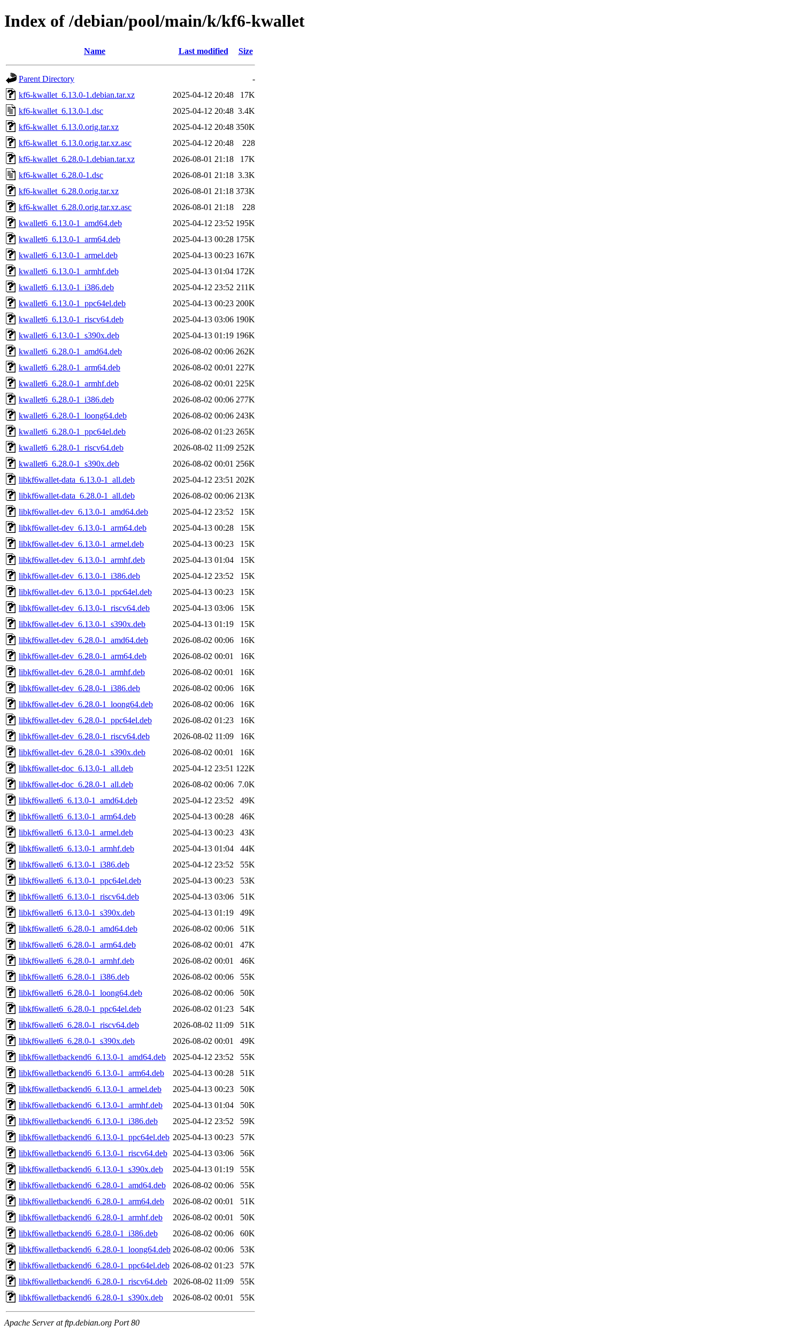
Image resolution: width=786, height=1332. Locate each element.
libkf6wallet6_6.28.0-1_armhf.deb (76, 960)
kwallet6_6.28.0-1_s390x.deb (69, 463)
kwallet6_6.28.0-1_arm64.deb (69, 367)
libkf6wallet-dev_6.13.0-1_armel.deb (81, 543)
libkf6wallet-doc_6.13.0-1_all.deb (76, 768)
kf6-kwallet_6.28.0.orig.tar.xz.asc (75, 207)
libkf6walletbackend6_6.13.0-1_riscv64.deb (93, 1153)
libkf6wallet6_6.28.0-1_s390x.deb (77, 1041)
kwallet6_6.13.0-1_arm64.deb (69, 239)
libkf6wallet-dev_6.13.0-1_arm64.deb (83, 527)
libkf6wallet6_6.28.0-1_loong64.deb (80, 992)
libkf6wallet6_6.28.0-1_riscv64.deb (79, 1024)
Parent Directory (46, 78)
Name (94, 51)
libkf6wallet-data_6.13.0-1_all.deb (77, 479)
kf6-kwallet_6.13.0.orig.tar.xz (69, 126)
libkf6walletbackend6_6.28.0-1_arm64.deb (91, 1201)
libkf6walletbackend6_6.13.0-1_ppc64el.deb (94, 1137)
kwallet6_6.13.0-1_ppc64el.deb (72, 303)
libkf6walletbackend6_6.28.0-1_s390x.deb (91, 1297)
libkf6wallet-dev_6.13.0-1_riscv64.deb (84, 608)
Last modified (203, 51)
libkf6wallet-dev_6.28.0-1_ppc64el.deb (85, 720)
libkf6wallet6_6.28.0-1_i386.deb (74, 976)
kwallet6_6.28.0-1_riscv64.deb (71, 447)
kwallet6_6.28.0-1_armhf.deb (69, 383)
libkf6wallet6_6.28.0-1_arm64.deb (77, 944)
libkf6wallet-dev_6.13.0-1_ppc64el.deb (85, 592)
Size (245, 51)
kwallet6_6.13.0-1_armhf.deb (69, 271)
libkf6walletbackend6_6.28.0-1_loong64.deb (95, 1249)
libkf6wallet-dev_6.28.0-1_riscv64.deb (84, 736)
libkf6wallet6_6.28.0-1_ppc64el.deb (80, 1008)
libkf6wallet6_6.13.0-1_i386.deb (74, 864)
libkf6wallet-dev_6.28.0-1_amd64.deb (83, 640)
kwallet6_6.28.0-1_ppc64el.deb (72, 431)
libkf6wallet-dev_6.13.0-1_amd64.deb (83, 511)
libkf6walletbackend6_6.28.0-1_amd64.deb (92, 1185)
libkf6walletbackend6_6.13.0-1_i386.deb (88, 1121)
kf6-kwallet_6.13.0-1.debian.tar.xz (77, 94)
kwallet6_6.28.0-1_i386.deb (66, 399)
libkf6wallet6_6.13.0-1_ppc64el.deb (80, 880)
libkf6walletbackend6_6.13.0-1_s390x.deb (91, 1169)
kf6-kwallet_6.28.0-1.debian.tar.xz (77, 159)
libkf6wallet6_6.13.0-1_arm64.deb (77, 816)
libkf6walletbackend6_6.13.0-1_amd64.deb (92, 1057)
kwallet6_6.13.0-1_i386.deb (66, 287)
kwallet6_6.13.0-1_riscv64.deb (71, 319)
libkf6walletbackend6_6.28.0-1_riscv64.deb (93, 1281)
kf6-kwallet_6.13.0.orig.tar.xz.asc (75, 143)
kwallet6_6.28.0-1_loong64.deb (73, 415)
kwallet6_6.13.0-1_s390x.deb (69, 335)
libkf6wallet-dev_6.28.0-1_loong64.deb (86, 704)
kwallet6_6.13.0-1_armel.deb (68, 255)
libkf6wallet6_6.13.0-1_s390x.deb (77, 912)
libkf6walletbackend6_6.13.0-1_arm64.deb (91, 1073)
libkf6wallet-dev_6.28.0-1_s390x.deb (82, 752)
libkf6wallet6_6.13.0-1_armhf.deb (76, 848)
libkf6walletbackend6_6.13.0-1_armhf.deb (91, 1105)
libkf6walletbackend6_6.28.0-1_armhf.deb (91, 1217)
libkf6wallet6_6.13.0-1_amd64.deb (78, 800)
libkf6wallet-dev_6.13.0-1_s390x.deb (82, 624)
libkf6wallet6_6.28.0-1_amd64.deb (78, 928)
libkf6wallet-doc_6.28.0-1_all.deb (76, 784)
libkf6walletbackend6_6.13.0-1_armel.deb (90, 1089)
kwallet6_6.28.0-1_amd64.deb (70, 351)
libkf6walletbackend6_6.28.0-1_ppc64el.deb (94, 1265)
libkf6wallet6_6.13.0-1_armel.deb (76, 832)
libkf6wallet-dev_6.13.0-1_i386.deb (79, 575)
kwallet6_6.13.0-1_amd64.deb (70, 223)
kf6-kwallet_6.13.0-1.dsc (61, 110)
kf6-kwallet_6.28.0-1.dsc (61, 175)
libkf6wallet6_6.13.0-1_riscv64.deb (79, 896)
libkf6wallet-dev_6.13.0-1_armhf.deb (82, 559)
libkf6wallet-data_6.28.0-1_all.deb (77, 495)
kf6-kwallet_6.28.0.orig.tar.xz (69, 191)
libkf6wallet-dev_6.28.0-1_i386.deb (79, 688)
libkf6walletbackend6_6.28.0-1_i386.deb (88, 1233)
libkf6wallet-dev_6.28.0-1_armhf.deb (82, 672)
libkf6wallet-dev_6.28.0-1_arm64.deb (83, 656)
